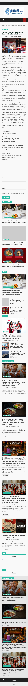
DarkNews (21, 679)
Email (3, 183)
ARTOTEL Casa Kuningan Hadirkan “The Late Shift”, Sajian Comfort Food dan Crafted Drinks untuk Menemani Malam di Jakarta (14, 409)
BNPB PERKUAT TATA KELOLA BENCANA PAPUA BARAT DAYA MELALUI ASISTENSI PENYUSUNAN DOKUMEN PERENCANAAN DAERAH (5, 346)
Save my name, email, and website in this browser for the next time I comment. (13, 194)
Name (4, 178)
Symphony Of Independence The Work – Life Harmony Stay (14, 526)
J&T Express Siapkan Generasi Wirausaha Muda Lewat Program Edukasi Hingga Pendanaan (14, 325)
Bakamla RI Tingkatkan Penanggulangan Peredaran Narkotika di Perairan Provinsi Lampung (13, 146)
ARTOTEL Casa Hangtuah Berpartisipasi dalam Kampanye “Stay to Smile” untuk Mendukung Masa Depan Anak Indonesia (14, 370)
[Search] (21, 20)
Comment (5, 159)
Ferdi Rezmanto (7, 296)
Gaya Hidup (11, 217)
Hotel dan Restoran (7, 376)
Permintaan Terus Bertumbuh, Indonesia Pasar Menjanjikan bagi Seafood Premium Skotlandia (14, 211)
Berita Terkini (4, 29)
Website (4, 188)
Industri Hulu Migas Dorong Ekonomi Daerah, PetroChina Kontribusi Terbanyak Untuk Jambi (5, 354)
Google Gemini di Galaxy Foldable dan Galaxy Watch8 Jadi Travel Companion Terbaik (14, 233)
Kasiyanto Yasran (8, 387)
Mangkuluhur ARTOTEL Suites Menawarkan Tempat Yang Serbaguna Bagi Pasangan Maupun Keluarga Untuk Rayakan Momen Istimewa (14, 487)
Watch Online (24, 20)
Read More (5, 398)
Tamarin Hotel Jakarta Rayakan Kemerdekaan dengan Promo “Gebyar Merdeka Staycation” (14, 255)
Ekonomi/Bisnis (6, 331)
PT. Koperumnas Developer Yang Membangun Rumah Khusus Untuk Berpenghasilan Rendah (11, 139)
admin (5, 36)
